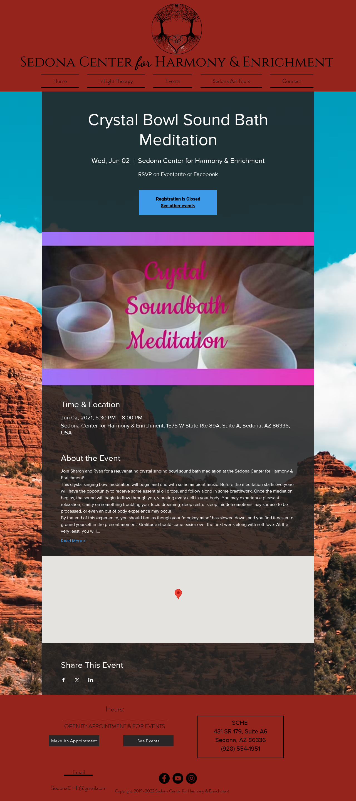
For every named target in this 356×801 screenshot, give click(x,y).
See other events (178, 205)
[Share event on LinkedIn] (90, 680)
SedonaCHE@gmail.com (79, 788)
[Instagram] (191, 778)
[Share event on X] (77, 680)
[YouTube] (177, 778)
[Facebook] (164, 778)
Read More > (73, 540)
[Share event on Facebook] (63, 680)
